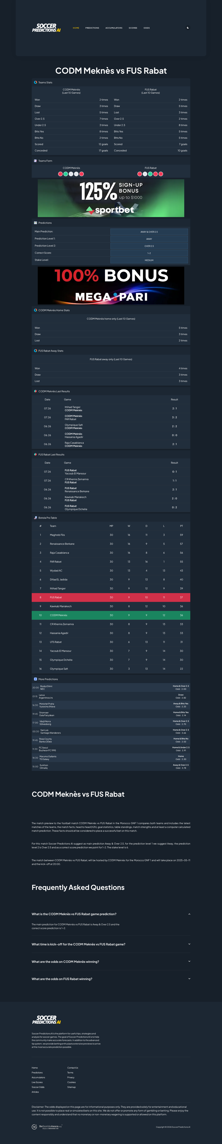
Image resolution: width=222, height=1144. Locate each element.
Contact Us (72, 1067)
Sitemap (71, 1087)
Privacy (70, 1077)
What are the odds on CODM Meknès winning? (65, 961)
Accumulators (38, 1077)
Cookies (71, 1082)
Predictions (37, 1072)
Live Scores (37, 1082)
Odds (147, 28)
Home (35, 1067)
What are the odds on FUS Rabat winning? (62, 979)
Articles (35, 1091)
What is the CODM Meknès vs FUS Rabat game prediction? (74, 914)
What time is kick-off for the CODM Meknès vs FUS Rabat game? (78, 944)
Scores (133, 28)
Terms (70, 1072)
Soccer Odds (38, 1087)
